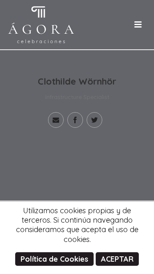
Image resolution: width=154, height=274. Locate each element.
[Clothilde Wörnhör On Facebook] (75, 120)
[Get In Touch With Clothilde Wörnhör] (56, 120)
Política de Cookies (54, 259)
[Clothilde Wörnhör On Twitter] (94, 120)
